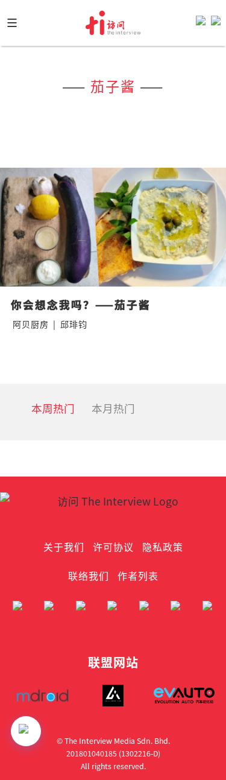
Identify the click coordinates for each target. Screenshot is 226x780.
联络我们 (88, 575)
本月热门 (113, 408)
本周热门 (53, 408)
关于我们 (63, 546)
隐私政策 (162, 546)
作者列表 (138, 575)
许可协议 (113, 546)
